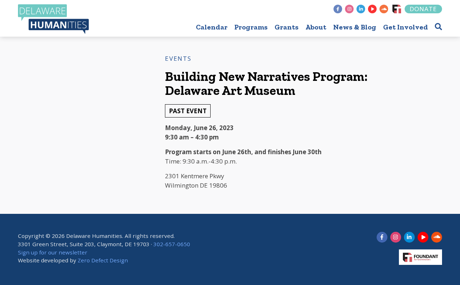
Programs (251, 27)
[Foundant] (396, 9)
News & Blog (354, 27)
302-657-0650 (171, 244)
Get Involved (405, 27)
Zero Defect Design (103, 260)
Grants (287, 27)
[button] (438, 26)
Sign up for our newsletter (52, 252)
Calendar (211, 27)
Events (178, 58)
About (315, 27)
